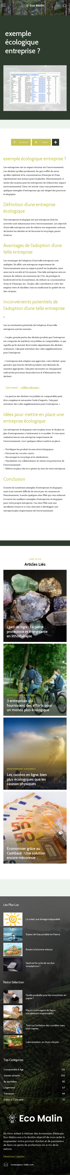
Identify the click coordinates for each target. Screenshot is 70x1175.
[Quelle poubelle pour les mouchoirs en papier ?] (12, 996)
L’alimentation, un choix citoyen (42, 1042)
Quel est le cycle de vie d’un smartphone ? (40, 964)
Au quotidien (14, 621)
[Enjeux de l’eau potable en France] (12, 934)
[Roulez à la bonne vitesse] (12, 949)
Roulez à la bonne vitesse (39, 949)
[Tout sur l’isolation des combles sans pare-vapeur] (12, 1027)
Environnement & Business (21, 695)
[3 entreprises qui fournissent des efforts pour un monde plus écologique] (35, 680)
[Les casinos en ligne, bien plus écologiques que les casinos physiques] (35, 754)
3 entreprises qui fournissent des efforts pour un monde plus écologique (29, 705)
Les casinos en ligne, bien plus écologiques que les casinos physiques (27, 779)
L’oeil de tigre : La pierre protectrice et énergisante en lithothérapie (27, 631)
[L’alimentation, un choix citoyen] (12, 1042)
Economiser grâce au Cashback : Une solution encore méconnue (26, 853)
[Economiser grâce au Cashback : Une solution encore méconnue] (35, 827)
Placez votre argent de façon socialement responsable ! (41, 1012)
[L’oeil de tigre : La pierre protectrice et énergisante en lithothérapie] (35, 606)
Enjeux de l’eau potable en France (43, 934)
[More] (55, 142)
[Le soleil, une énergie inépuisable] (12, 919)
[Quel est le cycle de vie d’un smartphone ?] (12, 964)
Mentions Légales (14, 1156)
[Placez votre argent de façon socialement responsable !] (12, 1012)
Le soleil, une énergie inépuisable (43, 919)
